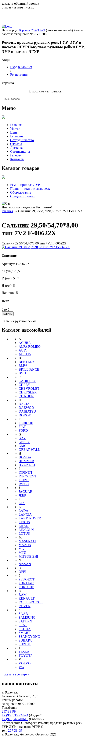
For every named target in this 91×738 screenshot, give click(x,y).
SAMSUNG (27, 617)
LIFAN (24, 526)
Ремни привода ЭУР (25, 185)
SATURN (25, 621)
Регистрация (19, 74)
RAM (22, 594)
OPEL (23, 571)
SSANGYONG (29, 636)
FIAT (22, 426)
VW (21, 667)
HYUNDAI (27, 465)
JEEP (22, 495)
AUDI (23, 350)
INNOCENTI (28, 476)
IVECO (24, 484)
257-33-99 (38, 30)
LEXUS (24, 522)
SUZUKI (25, 644)
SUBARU (26, 640)
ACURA (25, 343)
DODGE (25, 415)
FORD (23, 430)
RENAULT (27, 598)
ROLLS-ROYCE (31, 602)
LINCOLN (26, 530)
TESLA (24, 652)
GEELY (24, 442)
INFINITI (25, 472)
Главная (16, 125)
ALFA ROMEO (30, 346)
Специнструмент (22, 196)
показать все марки (15, 674)
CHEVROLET (29, 388)
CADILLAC (27, 381)
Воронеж (24, 30)
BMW (23, 365)
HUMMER (26, 461)
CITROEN (26, 396)
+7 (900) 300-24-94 (15, 715)
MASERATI (27, 541)
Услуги (15, 128)
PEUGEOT (26, 579)
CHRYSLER (28, 392)
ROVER (24, 606)
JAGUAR (25, 491)
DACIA (24, 404)
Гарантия (16, 136)
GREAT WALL (29, 449)
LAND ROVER (30, 518)
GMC (22, 446)
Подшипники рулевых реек (30, 188)
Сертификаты (20, 151)
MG (21, 549)
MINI (22, 552)
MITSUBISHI (28, 556)
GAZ (22, 438)
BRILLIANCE (29, 369)
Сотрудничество (22, 140)
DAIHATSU (27, 411)
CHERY (24, 384)
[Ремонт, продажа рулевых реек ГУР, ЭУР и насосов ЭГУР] (7, 26)
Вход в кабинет (21, 67)
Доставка (16, 147)
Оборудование (20, 192)
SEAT (23, 625)
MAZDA (25, 545)
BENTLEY (26, 362)
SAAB (23, 613)
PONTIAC (26, 583)
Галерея (15, 155)
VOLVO (25, 663)
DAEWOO (26, 407)
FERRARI (26, 423)
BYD (22, 373)
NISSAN (25, 564)
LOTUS (24, 533)
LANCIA (25, 514)
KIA (22, 503)
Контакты (17, 159)
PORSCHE (26, 587)
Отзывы (16, 144)
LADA (23, 510)
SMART (24, 633)
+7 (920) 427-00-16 (15, 719)
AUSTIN (25, 354)
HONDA (25, 457)
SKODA (25, 629)
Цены (14, 132)
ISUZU (24, 480)
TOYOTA (26, 655)
